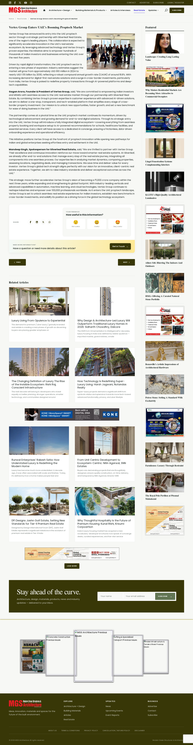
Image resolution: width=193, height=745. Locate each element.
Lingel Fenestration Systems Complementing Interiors (158, 163)
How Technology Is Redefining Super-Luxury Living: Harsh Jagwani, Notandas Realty (101, 384)
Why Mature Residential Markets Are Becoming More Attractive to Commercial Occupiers (163, 93)
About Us (52, 730)
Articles (67, 715)
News (108, 706)
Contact (131, 2)
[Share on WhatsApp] (49, 222)
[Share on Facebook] (30, 222)
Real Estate (139, 10)
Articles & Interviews (120, 10)
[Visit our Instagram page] (31, 3)
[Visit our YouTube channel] (25, 3)
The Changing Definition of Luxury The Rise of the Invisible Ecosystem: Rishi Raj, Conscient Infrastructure (38, 384)
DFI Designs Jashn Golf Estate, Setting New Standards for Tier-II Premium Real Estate (38, 522)
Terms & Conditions (70, 730)
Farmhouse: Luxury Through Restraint (164, 465)
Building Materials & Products (91, 10)
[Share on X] (43, 222)
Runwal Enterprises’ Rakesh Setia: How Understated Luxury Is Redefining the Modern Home (35, 463)
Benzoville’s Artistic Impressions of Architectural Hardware (162, 366)
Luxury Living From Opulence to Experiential (38, 320)
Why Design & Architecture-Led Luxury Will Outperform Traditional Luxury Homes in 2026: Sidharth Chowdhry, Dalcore (103, 324)
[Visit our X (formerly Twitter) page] (20, 3)
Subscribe (158, 2)
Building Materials (72, 710)
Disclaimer (140, 730)
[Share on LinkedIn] (36, 222)
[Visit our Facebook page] (15, 3)
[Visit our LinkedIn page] (10, 3)
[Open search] (166, 10)
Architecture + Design (60, 10)
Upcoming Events (114, 710)
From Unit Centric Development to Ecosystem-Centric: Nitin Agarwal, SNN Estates (101, 463)
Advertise (145, 2)
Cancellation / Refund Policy (116, 730)
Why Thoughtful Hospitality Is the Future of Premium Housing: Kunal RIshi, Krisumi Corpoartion (104, 524)
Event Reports (112, 715)
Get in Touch (120, 246)
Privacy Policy (91, 730)
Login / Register (175, 2)
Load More (72, 566)
